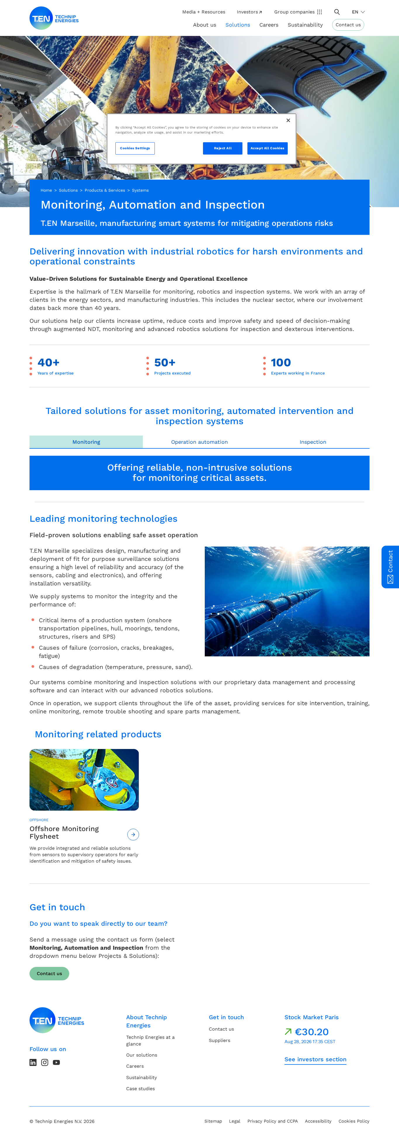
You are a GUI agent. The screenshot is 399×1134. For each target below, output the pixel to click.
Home (46, 190)
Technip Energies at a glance (150, 1040)
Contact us (348, 24)
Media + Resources (203, 12)
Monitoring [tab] (86, 442)
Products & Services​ (105, 190)
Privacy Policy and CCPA (272, 1121)
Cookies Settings (135, 148)
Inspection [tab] (313, 442)
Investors (247, 12)
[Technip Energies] (54, 18)
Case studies (140, 1088)
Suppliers (219, 1040)
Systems (140, 190)
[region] (201, 138)
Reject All (223, 148)
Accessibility (318, 1121)
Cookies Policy (354, 1121)
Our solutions (141, 1055)
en (355, 12)
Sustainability (141, 1077)
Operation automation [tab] (199, 442)
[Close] (288, 120)
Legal (234, 1121)
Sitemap (213, 1121)
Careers (268, 25)
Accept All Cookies (267, 148)
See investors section (315, 1059)
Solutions (68, 190)
